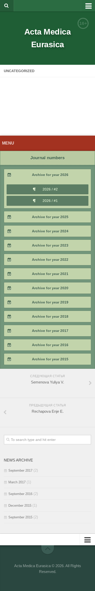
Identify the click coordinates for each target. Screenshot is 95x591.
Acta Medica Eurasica (47, 38)
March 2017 (17, 482)
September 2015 (20, 517)
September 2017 (20, 470)
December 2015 (19, 505)
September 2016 (20, 494)
